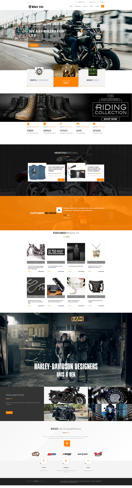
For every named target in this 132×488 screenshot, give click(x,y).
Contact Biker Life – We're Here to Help (68, 482)
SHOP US (85, 6)
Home (71, 6)
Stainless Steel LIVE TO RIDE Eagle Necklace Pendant (95, 266)
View (61, 179)
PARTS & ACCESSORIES (68, 481)
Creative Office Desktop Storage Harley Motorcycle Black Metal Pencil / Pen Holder (35, 267)
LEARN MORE (34, 45)
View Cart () (102, 2)
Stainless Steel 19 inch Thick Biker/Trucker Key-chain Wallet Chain (35, 302)
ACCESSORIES (78, 6)
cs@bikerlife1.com (81, 2)
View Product (36, 262)
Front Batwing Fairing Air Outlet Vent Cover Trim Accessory (55, 301)
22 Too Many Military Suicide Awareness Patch (55, 266)
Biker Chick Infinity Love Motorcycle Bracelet (74, 301)
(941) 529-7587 (92, 2)
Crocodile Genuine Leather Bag (75, 266)
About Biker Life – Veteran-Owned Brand (92, 481)
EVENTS (97, 6)
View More (9, 412)
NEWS (91, 6)
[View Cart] (98, 2)
